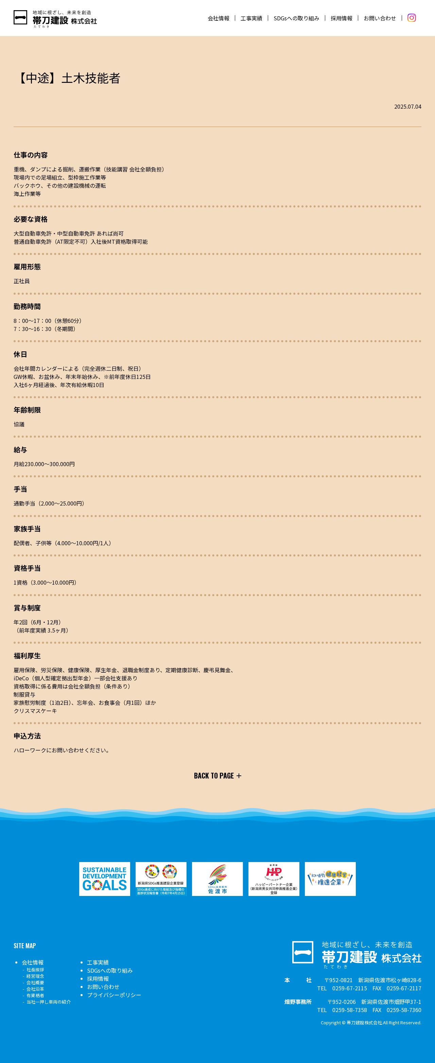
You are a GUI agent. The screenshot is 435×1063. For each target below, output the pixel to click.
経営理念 (35, 976)
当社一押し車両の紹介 (49, 1001)
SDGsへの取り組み (296, 18)
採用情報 (341, 18)
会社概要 (35, 982)
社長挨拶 (35, 969)
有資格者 (35, 995)
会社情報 (218, 18)
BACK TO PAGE (214, 775)
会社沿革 (35, 989)
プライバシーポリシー (114, 995)
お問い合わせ (380, 18)
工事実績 (251, 18)
